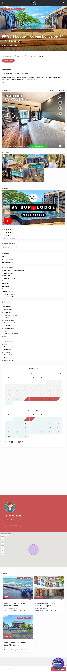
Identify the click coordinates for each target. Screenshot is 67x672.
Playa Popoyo (13, 45)
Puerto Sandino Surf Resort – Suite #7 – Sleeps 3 (47, 604)
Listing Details (8, 267)
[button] (33, 550)
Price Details (8, 229)
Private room (8, 56)
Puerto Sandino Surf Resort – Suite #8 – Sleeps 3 (16, 604)
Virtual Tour (34, 90)
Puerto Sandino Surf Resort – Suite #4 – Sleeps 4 (16, 644)
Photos (6, 152)
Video (6, 188)
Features (7, 302)
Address (6, 253)
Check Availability (8, 60)
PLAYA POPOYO (34, 79)
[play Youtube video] (33, 208)
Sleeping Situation (9, 243)
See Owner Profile (10, 520)
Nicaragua (5, 45)
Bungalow (20, 56)
